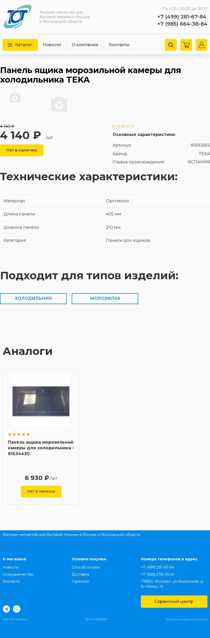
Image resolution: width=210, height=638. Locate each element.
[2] (119, 126)
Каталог (23, 44)
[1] (114, 126)
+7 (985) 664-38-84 (182, 24)
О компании (85, 44)
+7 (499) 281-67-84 (181, 17)
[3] (123, 126)
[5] (132, 126)
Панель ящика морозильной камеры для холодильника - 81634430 (41, 448)
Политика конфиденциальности (186, 619)
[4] (128, 126)
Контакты (119, 44)
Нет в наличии (21, 150)
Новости (52, 44)
